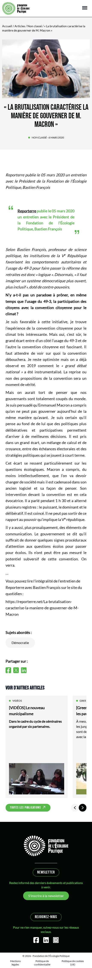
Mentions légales (15, 962)
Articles (20, 26)
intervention (16, 494)
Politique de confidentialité (42, 962)
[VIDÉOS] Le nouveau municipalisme (27, 710)
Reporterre (15, 175)
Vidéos (17, 700)
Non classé (34, 26)
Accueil (7, 26)
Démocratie (20, 643)
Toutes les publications (25, 808)
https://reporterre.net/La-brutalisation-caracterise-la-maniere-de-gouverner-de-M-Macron (42, 608)
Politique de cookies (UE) (73, 962)
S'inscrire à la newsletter (46, 896)
